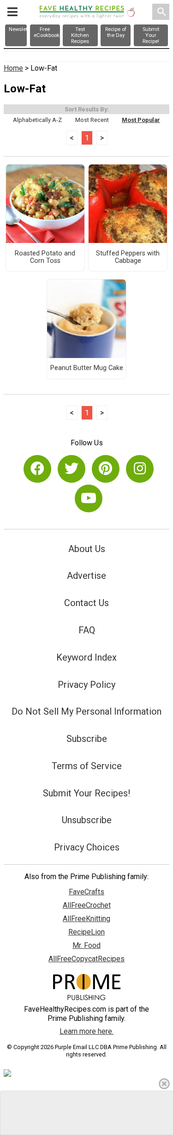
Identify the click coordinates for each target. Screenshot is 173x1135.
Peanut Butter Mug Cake (86, 368)
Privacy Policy (86, 684)
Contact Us (86, 602)
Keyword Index (86, 657)
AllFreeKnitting (86, 918)
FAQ (86, 630)
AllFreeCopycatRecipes (86, 958)
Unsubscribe (87, 819)
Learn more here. (86, 1031)
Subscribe (86, 738)
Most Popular (141, 119)
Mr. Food (86, 945)
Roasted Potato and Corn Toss (45, 257)
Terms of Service (87, 765)
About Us (86, 548)
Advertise (86, 575)
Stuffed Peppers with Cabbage (128, 257)
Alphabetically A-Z (37, 119)
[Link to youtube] (88, 498)
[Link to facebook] (37, 469)
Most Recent (92, 119)
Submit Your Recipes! (86, 793)
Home (13, 68)
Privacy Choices (86, 847)
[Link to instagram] (140, 469)
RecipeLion (86, 932)
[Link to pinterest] (105, 469)
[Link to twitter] (71, 469)
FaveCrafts (86, 891)
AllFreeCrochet (87, 905)
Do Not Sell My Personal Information (86, 711)
